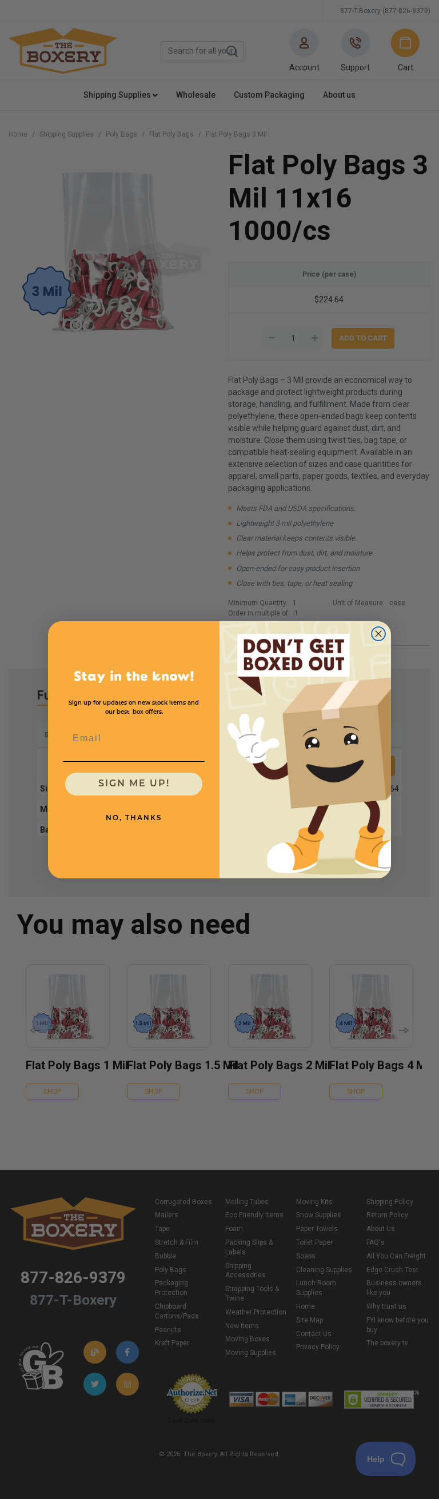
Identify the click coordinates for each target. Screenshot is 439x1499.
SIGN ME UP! (134, 784)
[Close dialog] (378, 634)
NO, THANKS (134, 818)
